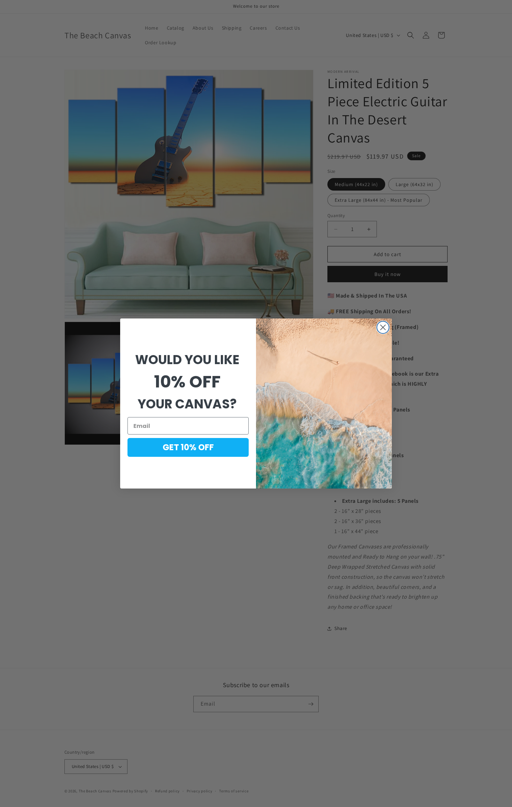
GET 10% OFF (188, 447)
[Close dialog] (383, 327)
